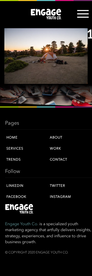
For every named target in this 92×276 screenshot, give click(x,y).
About (56, 137)
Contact (58, 159)
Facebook (16, 197)
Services (14, 148)
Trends (13, 159)
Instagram (60, 197)
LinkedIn (15, 186)
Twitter (57, 186)
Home (12, 137)
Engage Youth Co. (21, 224)
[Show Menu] (82, 17)
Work (55, 148)
